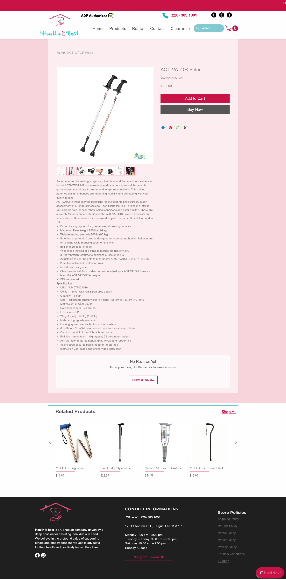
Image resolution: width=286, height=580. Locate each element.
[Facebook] (229, 15)
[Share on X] (185, 127)
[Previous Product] (50, 442)
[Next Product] (236, 442)
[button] (232, 28)
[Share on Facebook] (163, 127)
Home (60, 52)
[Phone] (165, 15)
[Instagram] (221, 15)
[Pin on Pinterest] (170, 127)
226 (175, 15)
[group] (143, 452)
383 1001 (188, 15)
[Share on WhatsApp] (177, 127)
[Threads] (213, 15)
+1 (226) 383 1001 (148, 517)
